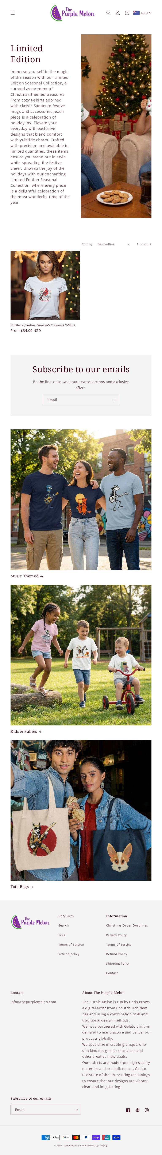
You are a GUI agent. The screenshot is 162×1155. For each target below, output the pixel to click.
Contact (112, 973)
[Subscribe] (114, 400)
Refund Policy (116, 954)
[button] (12, 12)
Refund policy (69, 954)
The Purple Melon (74, 1145)
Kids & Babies (24, 731)
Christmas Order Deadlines (127, 925)
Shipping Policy (118, 963)
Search (63, 925)
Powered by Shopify (96, 1145)
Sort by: (87, 244)
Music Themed (25, 576)
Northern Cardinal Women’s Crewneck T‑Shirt (43, 325)
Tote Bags (20, 886)
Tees (61, 935)
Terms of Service (71, 945)
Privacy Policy (116, 935)
